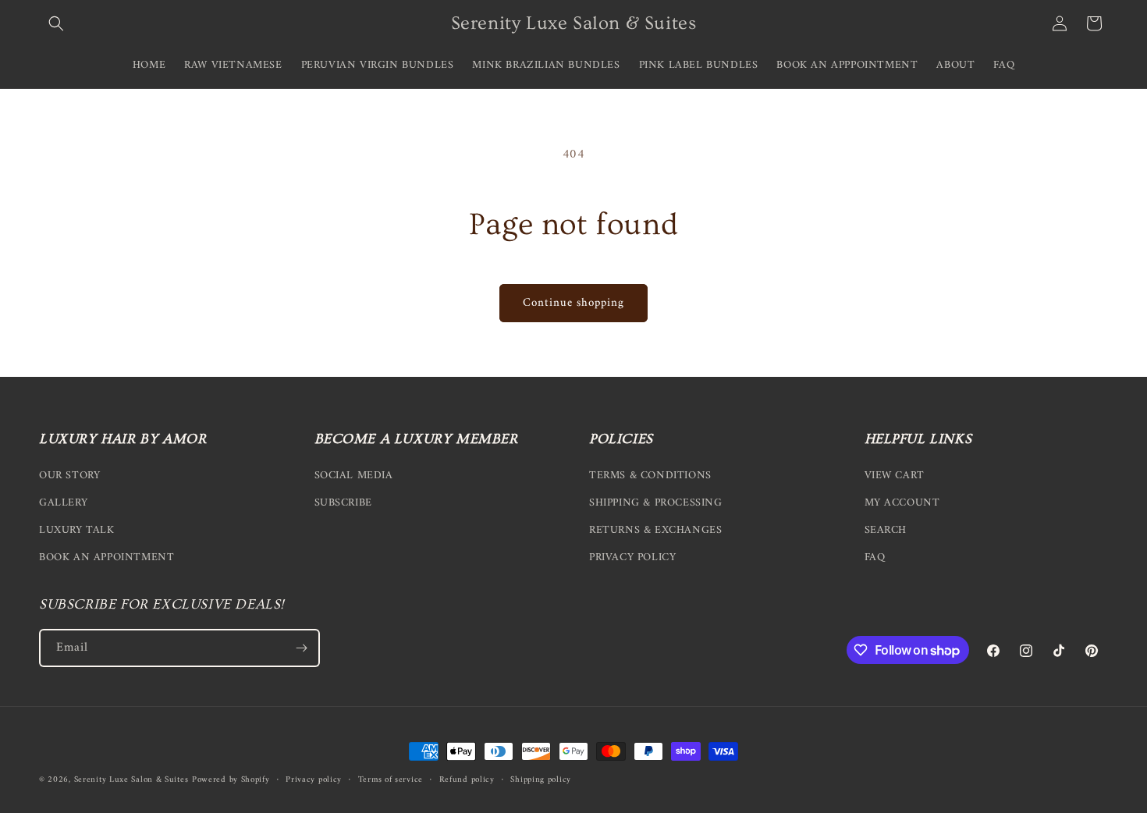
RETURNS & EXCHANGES (655, 530)
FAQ (875, 557)
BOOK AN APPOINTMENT (106, 557)
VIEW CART (895, 475)
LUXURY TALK (77, 530)
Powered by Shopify (231, 779)
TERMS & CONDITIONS (650, 475)
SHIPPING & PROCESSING (656, 503)
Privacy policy (314, 780)
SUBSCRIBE (343, 503)
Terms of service (390, 780)
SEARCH (886, 530)
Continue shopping (573, 303)
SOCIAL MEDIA (353, 475)
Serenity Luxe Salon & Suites (131, 779)
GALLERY (63, 503)
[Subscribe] (301, 648)
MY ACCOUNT (902, 503)
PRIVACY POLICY (632, 557)
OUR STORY (69, 475)
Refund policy (467, 780)
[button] (56, 23)
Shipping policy (540, 780)
